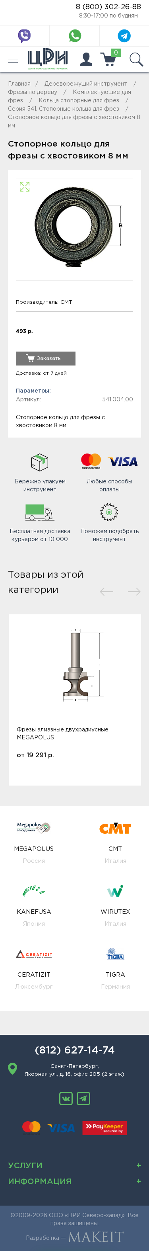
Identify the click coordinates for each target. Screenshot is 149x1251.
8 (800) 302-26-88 (108, 7)
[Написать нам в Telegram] (124, 36)
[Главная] (48, 59)
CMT (66, 302)
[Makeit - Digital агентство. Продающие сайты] (96, 1238)
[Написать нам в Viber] (25, 36)
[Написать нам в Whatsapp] (75, 36)
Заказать (48, 358)
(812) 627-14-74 (75, 1051)
